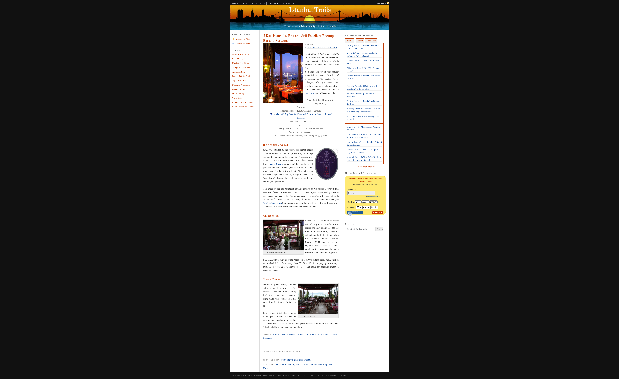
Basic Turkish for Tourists (243, 106)
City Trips (258, 3)
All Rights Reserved (288, 375)
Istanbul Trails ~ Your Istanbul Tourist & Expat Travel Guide (309, 17)
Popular (349, 40)
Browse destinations (375, 196)
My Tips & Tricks (239, 80)
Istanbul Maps (238, 89)
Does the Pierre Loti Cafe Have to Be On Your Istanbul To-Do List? (364, 87)
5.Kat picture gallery (272, 202)
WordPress (319, 375)
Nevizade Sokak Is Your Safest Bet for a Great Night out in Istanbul (364, 158)
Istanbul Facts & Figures (242, 102)
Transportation (238, 71)
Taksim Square (275, 163)
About (245, 3)
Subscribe (380, 3)
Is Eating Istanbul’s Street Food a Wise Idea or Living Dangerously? (363, 110)
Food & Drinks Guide (326, 47)
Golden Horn (302, 334)
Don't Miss (371, 40)
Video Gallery (238, 97)
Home (235, 3)
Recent (360, 40)
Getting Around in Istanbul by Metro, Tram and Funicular (363, 47)
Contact (273, 3)
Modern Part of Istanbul (327, 334)
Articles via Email (243, 43)
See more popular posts (364, 166)
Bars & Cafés (279, 334)
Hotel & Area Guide (240, 63)
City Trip (311, 47)
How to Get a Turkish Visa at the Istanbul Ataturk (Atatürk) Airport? (364, 136)
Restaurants (267, 337)
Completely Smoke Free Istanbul (296, 359)
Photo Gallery (238, 93)
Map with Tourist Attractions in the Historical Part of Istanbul (362, 54)
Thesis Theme (329, 375)
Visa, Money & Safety (241, 58)
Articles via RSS (242, 39)
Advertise (287, 3)
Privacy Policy (301, 375)
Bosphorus (309, 92)
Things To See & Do (241, 67)
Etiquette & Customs (241, 84)
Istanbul (313, 334)
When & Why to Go (240, 54)
